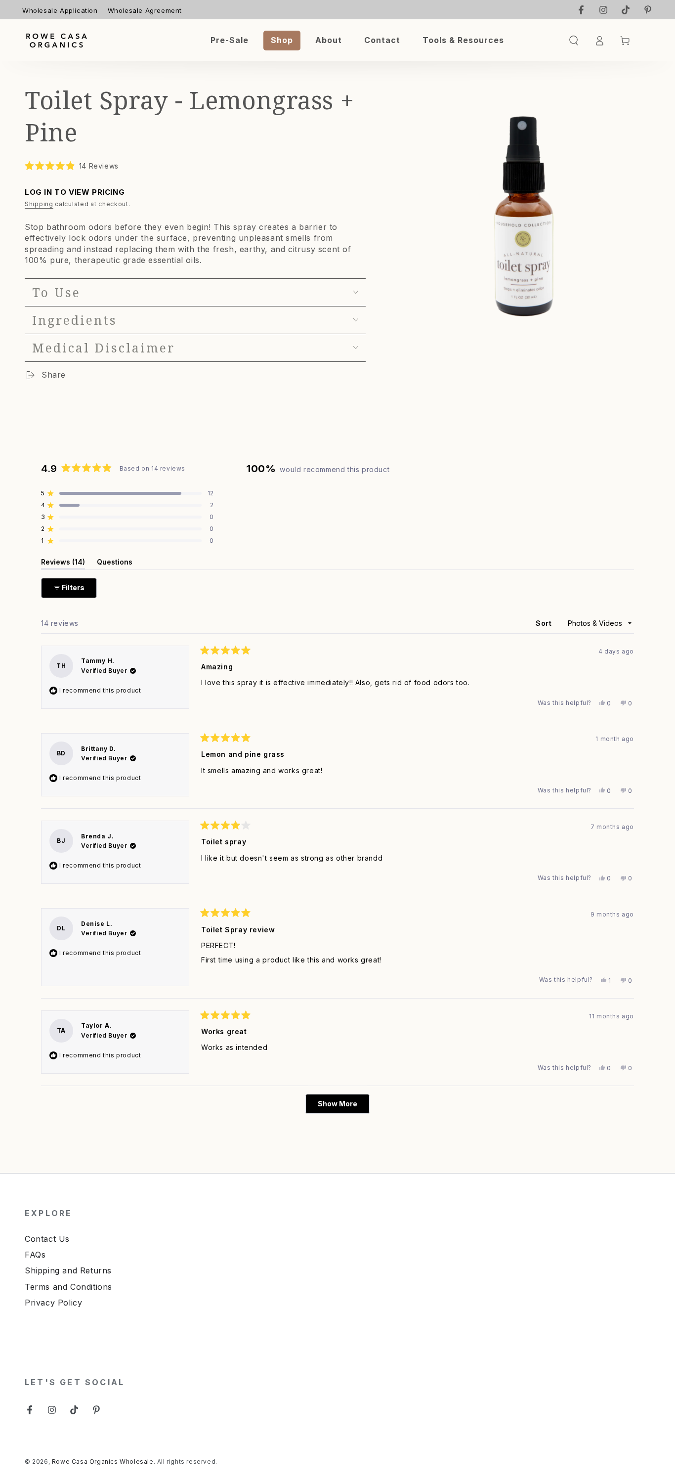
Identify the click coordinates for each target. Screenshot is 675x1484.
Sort (545, 623)
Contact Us (47, 1239)
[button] (72, 166)
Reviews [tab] (63, 563)
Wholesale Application (60, 10)
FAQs (35, 1255)
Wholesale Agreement (145, 10)
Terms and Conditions (68, 1287)
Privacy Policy (53, 1303)
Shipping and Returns (68, 1270)
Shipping (39, 204)
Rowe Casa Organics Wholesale (103, 1461)
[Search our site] (574, 40)
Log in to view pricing (75, 192)
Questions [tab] (114, 563)
